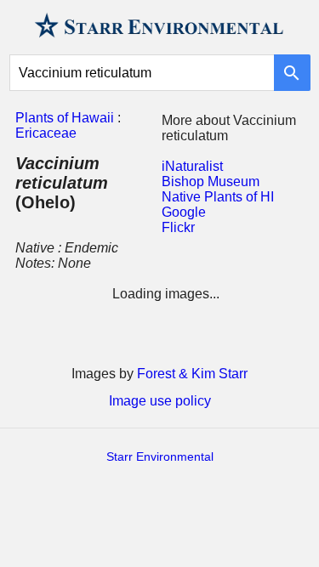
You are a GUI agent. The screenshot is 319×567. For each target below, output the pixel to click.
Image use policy (160, 401)
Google (184, 212)
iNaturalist (192, 166)
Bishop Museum (210, 181)
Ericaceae (46, 133)
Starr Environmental (160, 456)
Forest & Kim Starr (192, 373)
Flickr (178, 227)
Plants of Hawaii (64, 118)
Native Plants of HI (218, 197)
